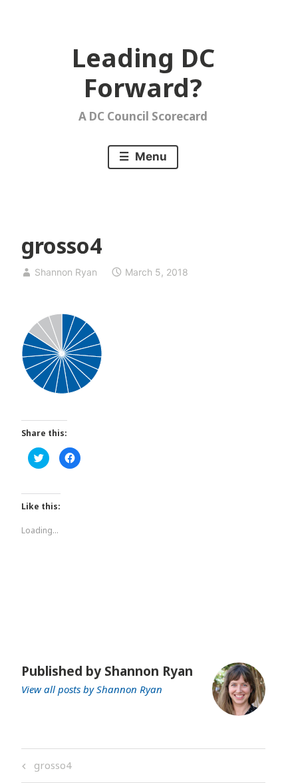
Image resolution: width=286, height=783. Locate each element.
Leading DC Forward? (143, 72)
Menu (149, 156)
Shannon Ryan (66, 272)
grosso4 (51, 767)
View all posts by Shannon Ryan (91, 689)
